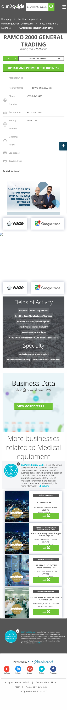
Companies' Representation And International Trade (33, 337)
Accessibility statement (36, 686)
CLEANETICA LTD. (46, 502)
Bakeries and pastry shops (33, 332)
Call (44, 516)
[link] (15, 223)
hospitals (23, 310)
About (17, 686)
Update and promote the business (33, 68)
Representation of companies (46, 359)
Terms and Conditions (46, 682)
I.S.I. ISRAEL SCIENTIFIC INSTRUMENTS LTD (46, 566)
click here (44, 486)
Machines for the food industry (33, 326)
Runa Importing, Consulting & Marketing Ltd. (46, 534)
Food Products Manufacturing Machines (33, 316)
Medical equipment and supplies (33, 354)
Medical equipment (39, 310)
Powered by (20, 662)
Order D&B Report (38, 59)
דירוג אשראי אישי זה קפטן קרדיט (33, 691)
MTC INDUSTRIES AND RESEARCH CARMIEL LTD (46, 598)
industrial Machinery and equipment (33, 321)
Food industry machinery (18, 359)
